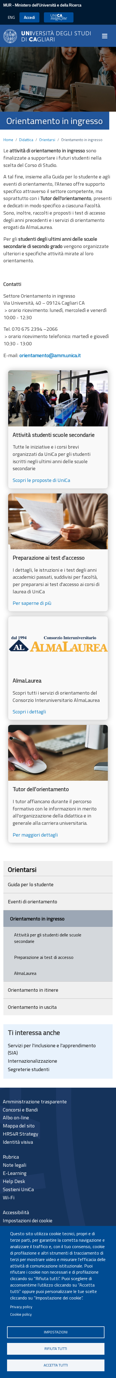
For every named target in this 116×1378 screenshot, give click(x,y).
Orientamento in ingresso (37, 918)
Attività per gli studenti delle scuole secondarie (47, 938)
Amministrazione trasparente (35, 1101)
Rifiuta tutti (55, 1348)
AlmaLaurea (25, 973)
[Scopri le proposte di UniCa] (58, 429)
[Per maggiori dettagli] (58, 784)
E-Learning (14, 1173)
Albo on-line (16, 1117)
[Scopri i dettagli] (58, 668)
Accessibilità (16, 1212)
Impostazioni (56, 1332)
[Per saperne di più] (58, 552)
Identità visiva (18, 1142)
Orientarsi (47, 140)
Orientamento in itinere (33, 990)
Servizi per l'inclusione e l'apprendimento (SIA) (52, 1049)
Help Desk (14, 1181)
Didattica (26, 140)
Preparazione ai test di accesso (43, 957)
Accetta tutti (56, 1365)
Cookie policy (21, 1314)
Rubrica (11, 1157)
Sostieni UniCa (18, 1189)
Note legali (14, 1165)
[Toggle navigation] (106, 36)
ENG (11, 17)
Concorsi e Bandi (20, 1109)
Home (8, 140)
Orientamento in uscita (32, 1007)
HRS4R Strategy (20, 1134)
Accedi (29, 17)
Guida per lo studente (30, 884)
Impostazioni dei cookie (27, 1220)
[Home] (47, 35)
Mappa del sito (19, 1125)
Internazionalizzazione (32, 1061)
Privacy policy (21, 1307)
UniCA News (58, 17)
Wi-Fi (8, 1197)
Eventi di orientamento (32, 901)
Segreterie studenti (28, 1069)
